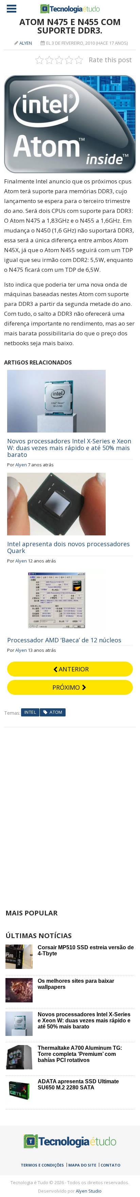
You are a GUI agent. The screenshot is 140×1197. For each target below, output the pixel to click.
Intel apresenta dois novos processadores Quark (68, 547)
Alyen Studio (89, 1191)
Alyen (25, 43)
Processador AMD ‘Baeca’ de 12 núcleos (64, 640)
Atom (56, 712)
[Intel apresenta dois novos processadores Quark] (56, 476)
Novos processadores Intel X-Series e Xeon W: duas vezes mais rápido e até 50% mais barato (69, 448)
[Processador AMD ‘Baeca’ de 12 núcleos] (56, 572)
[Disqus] (70, 811)
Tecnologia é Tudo (70, 9)
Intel (30, 712)
